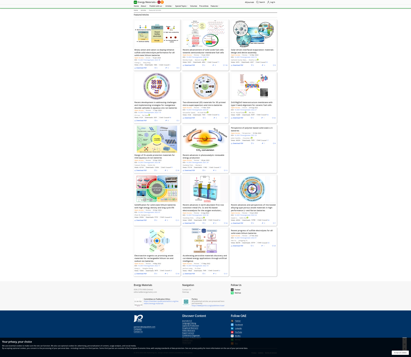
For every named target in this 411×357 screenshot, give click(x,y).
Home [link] (136, 10)
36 (218, 115)
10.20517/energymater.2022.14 (197, 266)
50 (267, 62)
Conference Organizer (191, 335)
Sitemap (185, 292)
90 (268, 115)
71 (218, 62)
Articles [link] (143, 10)
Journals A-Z (187, 321)
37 (171, 271)
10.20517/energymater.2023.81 (197, 110)
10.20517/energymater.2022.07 (149, 212)
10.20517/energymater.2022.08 (149, 162)
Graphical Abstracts (190, 328)
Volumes (193, 6)
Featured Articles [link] (155, 10)
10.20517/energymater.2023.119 (149, 112)
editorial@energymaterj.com (145, 292)
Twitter (237, 289)
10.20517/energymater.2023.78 (149, 60)
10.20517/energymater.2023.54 (197, 57)
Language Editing (189, 323)
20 (268, 243)
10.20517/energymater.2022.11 (149, 266)
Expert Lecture (188, 333)
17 (268, 140)
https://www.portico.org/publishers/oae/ (208, 305)
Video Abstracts (188, 330)
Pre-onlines (203, 6)
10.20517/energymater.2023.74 (246, 57)
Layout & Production (190, 325)
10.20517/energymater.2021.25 (246, 135)
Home (136, 6)
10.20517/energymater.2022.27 (246, 110)
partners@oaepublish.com (144, 327)
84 (268, 220)
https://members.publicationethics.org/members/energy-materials (161, 302)
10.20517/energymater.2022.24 (246, 215)
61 (219, 271)
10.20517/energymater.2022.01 (246, 238)
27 (220, 167)
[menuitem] (136, 6)
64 (219, 220)
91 (172, 167)
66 (170, 117)
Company (137, 329)
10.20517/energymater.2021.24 (197, 162)
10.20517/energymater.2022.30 (197, 215)
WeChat (238, 293)
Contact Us (186, 289)
